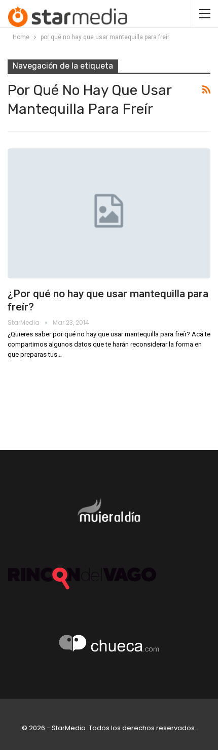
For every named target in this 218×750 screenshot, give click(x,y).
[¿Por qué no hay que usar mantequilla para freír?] (109, 213)
